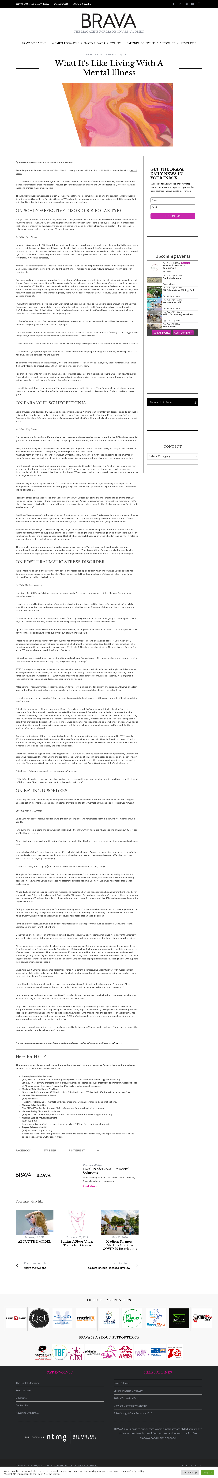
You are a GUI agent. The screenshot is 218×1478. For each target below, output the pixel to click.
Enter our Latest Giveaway (128, 1390)
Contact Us (22, 1405)
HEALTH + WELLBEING (100, 54)
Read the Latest (24, 1390)
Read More (90, 1186)
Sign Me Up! (173, 216)
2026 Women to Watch (126, 1398)
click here (117, 1043)
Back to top (189, 1465)
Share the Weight (35, 1265)
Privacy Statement (86, 1465)
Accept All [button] (207, 1472)
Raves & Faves (82, 4)
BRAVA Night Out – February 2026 (133, 1413)
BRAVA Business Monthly (32, 4)
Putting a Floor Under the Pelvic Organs (77, 1243)
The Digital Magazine (27, 1382)
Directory (61, 4)
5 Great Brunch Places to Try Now (109, 1265)
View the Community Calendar (130, 1405)
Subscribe (21, 1397)
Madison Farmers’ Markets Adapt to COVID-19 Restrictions (120, 1245)
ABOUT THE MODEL (34, 1241)
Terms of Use (63, 1465)
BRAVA (43, 1175)
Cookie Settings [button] (190, 1472)
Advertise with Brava (27, 1412)
